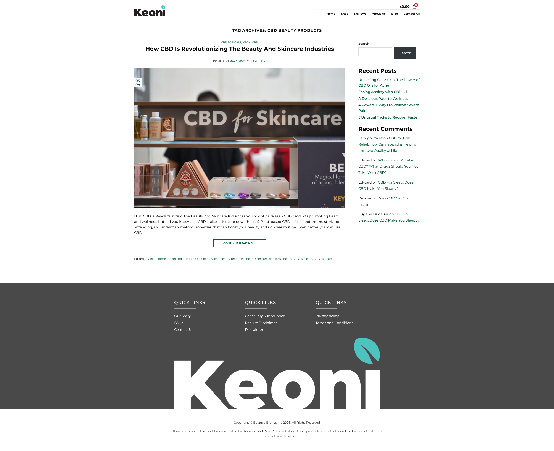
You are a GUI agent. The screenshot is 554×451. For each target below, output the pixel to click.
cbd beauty (205, 258)
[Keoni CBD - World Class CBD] (155, 10)
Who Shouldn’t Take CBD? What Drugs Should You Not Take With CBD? (388, 166)
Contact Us (412, 13)
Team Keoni (258, 61)
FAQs (178, 323)
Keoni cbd (250, 42)
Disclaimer (254, 330)
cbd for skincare (280, 258)
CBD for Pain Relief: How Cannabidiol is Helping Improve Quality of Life (387, 144)
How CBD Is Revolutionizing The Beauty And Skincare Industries (239, 48)
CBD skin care (302, 258)
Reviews (360, 13)
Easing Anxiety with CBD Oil (382, 92)
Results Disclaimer (261, 323)
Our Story (182, 316)
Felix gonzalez (370, 138)
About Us (379, 13)
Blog (394, 13)
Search (363, 44)
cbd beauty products (228, 258)
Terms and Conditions (334, 323)
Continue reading (239, 243)
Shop (344, 13)
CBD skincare (323, 258)
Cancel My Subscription (265, 316)
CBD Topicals (231, 42)
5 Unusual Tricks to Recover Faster (388, 117)
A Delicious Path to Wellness (383, 99)
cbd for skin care (256, 258)
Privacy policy (327, 316)
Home (331, 13)
